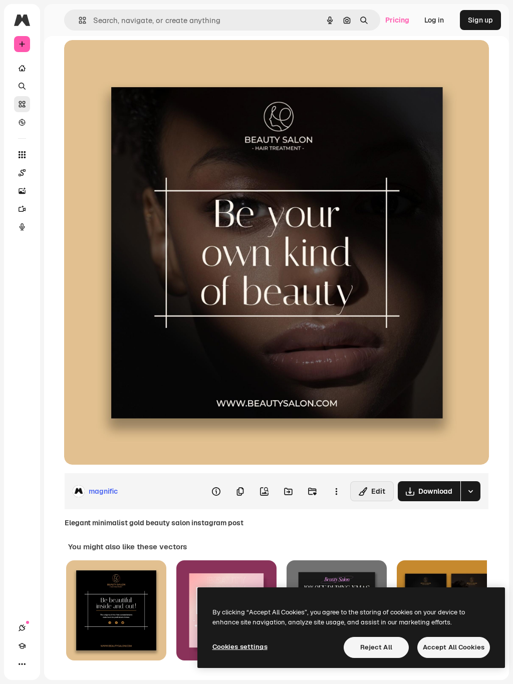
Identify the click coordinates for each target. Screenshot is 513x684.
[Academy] (22, 646)
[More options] (336, 491)
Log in (434, 20)
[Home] (22, 68)
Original (128, 59)
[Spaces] (22, 173)
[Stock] (22, 104)
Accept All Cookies (453, 647)
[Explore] (22, 122)
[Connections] (22, 628)
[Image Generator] (22, 191)
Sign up (480, 20)
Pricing (397, 20)
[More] (22, 664)
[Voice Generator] (22, 227)
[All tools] (22, 155)
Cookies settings (240, 646)
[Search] (22, 86)
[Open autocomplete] (78, 20)
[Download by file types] (470, 491)
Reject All (376, 647)
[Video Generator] (22, 209)
